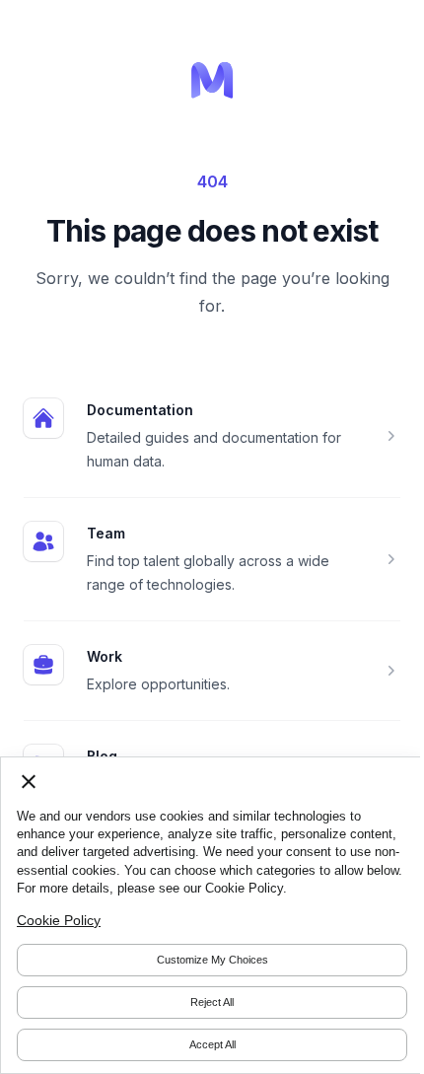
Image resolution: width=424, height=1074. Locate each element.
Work (104, 656)
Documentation (140, 409)
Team (106, 533)
